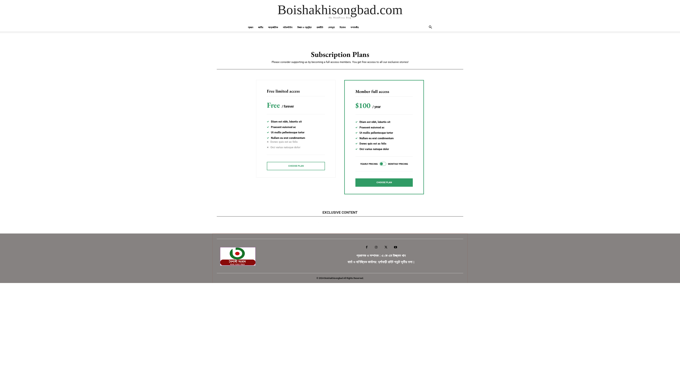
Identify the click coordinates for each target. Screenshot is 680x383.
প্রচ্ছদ (250, 27)
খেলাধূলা (331, 27)
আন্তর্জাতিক (273, 27)
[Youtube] (395, 247)
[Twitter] (386, 247)
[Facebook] (367, 247)
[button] (430, 27)
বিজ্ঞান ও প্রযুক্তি (304, 27)
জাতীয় (260, 27)
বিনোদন (343, 27)
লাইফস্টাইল (287, 27)
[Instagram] (376, 247)
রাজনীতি (320, 27)
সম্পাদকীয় (355, 27)
